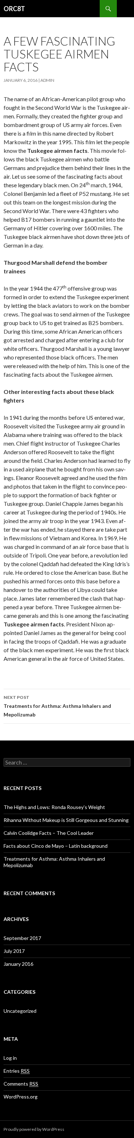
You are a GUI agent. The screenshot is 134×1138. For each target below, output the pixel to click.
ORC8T (14, 9)
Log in (10, 1058)
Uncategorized (20, 1011)
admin (47, 80)
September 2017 (22, 938)
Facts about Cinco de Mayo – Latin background (56, 846)
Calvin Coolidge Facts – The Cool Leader (49, 833)
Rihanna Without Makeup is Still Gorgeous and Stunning (66, 820)
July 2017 (14, 951)
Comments (21, 1084)
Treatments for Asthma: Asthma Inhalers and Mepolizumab (57, 706)
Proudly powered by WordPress (34, 1129)
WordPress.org (21, 1097)
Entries (17, 1071)
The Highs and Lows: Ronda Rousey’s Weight (54, 807)
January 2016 (18, 964)
